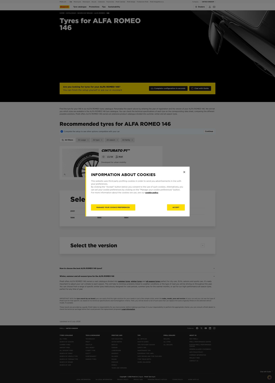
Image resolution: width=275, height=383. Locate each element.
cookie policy (151, 192)
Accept (176, 207)
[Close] (184, 172)
